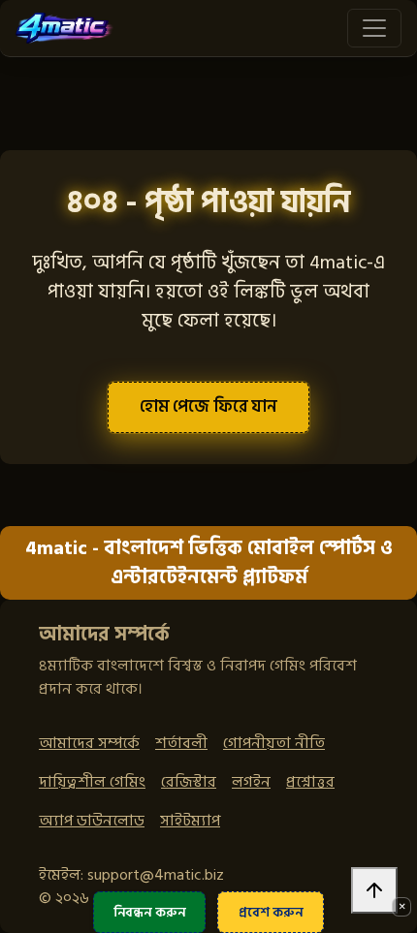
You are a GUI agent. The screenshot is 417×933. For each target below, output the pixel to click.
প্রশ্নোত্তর (310, 781)
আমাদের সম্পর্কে (89, 743)
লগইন (251, 781)
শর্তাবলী (181, 743)
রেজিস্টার (188, 781)
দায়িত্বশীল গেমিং (92, 781)
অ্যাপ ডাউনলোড (91, 820)
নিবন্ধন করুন (149, 912)
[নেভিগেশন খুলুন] (374, 28)
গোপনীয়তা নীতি (274, 743)
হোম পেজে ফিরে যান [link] (208, 406)
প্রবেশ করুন (271, 912)
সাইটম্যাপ (190, 820)
